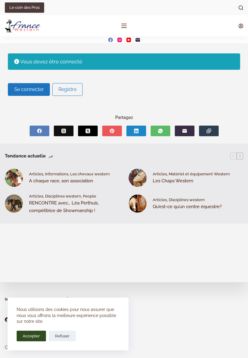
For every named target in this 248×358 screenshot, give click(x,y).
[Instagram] (119, 40)
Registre (67, 89)
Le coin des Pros (24, 7)
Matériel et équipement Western (199, 174)
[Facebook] (110, 40)
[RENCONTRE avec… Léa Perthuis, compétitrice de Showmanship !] (14, 203)
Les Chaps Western (173, 181)
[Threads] (63, 131)
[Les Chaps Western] (138, 178)
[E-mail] (137, 40)
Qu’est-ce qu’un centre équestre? (187, 206)
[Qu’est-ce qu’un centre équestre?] (138, 203)
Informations (56, 174)
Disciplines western (63, 196)
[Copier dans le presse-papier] (209, 131)
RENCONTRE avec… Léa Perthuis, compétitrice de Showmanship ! (64, 206)
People (89, 196)
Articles (36, 174)
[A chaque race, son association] (14, 178)
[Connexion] (241, 26)
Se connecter (29, 89)
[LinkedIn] (136, 131)
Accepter (31, 336)
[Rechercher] (241, 7)
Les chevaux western (90, 174)
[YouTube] (128, 40)
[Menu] (124, 26)
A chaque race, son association (61, 181)
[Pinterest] (112, 131)
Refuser (62, 336)
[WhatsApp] (160, 131)
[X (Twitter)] (88, 131)
